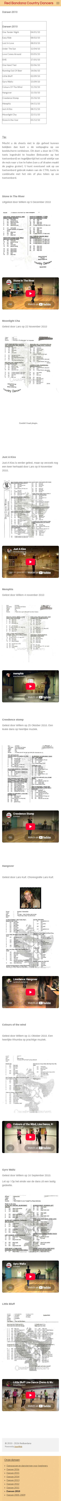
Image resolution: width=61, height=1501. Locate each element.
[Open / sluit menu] (58, 3)
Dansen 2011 (13, 1487)
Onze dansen (12, 1459)
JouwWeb (18, 1447)
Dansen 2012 (13, 1483)
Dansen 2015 (13, 1472)
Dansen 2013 (13, 1480)
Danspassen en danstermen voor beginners (27, 1465)
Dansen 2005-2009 (16, 1494)
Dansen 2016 (13, 1469)
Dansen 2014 (13, 1476)
